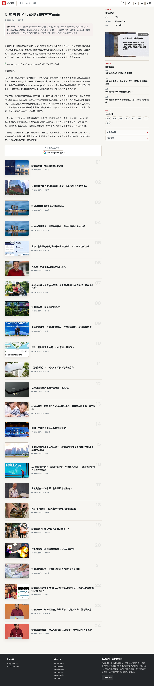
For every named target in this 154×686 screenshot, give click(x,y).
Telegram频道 (12, 663)
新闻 (108, 118)
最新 (21, 3)
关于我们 (60, 675)
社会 (114, 118)
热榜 (28, 3)
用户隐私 (60, 666)
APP (58, 678)
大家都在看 (111, 132)
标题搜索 (110, 138)
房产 (133, 118)
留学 (127, 118)
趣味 (139, 118)
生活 (120, 118)
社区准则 (60, 663)
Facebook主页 (13, 666)
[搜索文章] (142, 3)
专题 (34, 3)
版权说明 (60, 669)
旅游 (108, 123)
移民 (116, 17)
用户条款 (60, 672)
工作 (146, 118)
